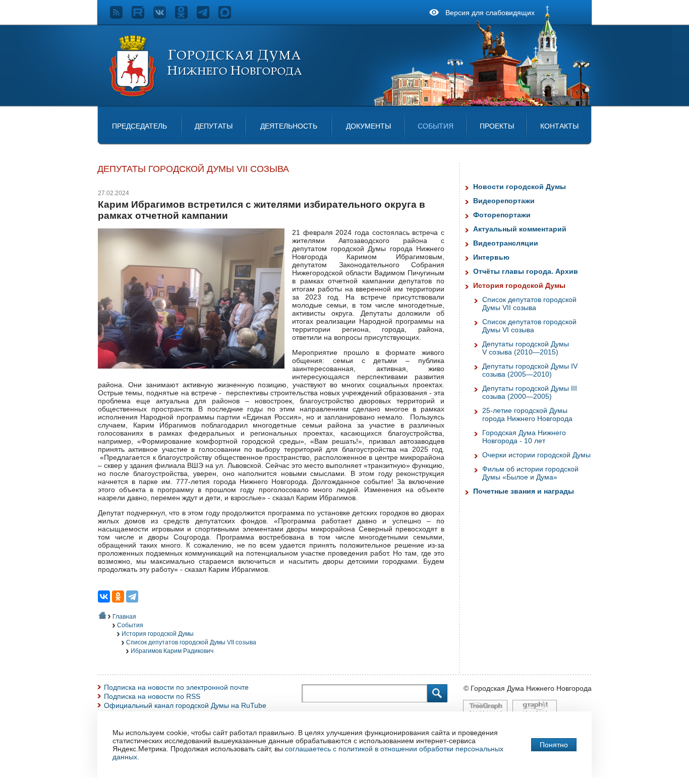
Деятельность (288, 126)
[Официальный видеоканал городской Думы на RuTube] (142, 16)
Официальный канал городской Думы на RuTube (185, 705)
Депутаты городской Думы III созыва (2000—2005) (529, 392)
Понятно (554, 745)
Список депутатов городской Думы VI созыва (529, 326)
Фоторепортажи (502, 215)
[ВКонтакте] (104, 596)
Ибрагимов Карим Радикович (172, 650)
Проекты (497, 126)
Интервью (491, 257)
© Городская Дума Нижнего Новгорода (528, 688)
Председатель (139, 126)
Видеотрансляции (505, 243)
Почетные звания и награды (523, 491)
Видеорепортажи (504, 201)
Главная (124, 616)
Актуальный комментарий (519, 229)
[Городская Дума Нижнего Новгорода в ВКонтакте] (164, 16)
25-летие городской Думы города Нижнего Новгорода (527, 414)
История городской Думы (158, 633)
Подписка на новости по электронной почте (176, 687)
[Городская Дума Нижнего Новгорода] (206, 95)
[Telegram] (132, 596)
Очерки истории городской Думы (536, 455)
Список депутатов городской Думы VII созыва (191, 642)
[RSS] (121, 16)
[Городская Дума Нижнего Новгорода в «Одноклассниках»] (186, 16)
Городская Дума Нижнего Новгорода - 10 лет (524, 437)
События (435, 126)
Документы (368, 126)
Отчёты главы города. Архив (525, 271)
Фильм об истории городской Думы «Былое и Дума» (530, 473)
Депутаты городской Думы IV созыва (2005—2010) (530, 370)
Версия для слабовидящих (490, 13)
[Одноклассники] (118, 596)
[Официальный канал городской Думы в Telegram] (207, 16)
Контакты (559, 126)
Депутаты (214, 126)
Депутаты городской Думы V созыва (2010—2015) (525, 348)
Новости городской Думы (519, 187)
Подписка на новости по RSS (152, 696)
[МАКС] (229, 16)
